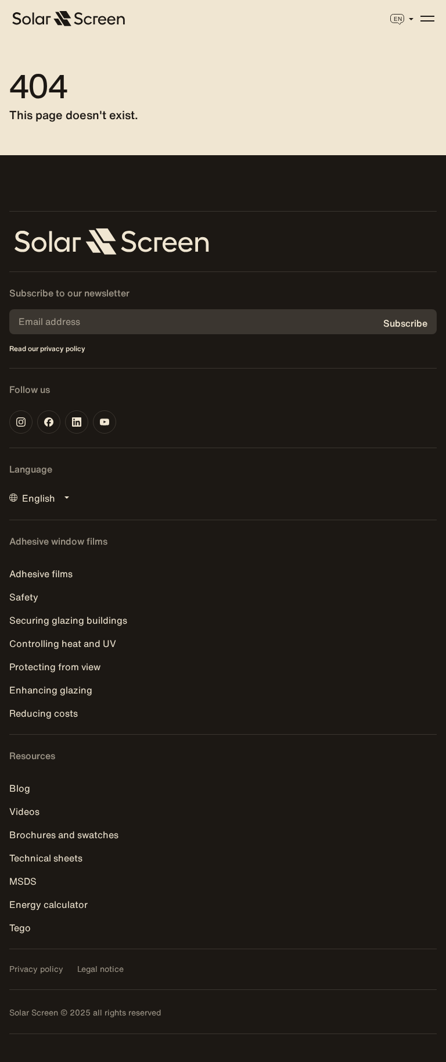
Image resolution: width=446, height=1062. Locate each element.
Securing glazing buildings (68, 620)
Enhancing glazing (50, 690)
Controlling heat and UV (62, 643)
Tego (20, 927)
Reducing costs (43, 713)
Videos (24, 811)
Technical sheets (45, 858)
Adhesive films (41, 573)
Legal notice (100, 969)
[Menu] (427, 18)
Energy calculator (48, 904)
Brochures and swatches (63, 834)
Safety (23, 597)
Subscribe (405, 323)
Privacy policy (36, 969)
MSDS (23, 881)
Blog (19, 788)
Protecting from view (54, 666)
